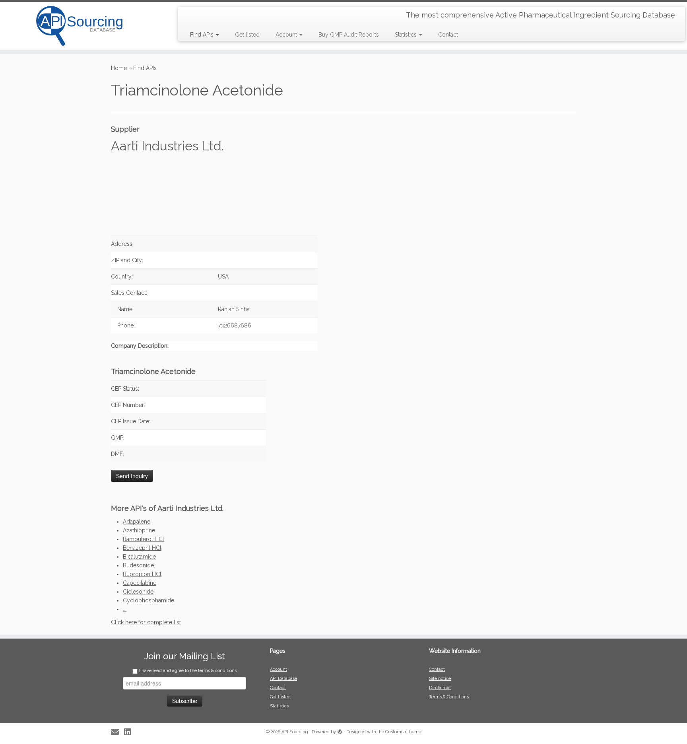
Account (287, 34)
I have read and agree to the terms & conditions (188, 670)
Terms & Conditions (449, 696)
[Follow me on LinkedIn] (130, 732)
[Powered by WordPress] (340, 730)
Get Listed (280, 696)
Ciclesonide (138, 591)
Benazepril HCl (142, 548)
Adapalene (136, 521)
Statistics (406, 34)
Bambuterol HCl (143, 539)
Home (119, 68)
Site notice (440, 678)
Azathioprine (139, 530)
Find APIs (202, 34)
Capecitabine (139, 583)
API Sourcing (294, 731)
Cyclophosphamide (148, 600)
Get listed (247, 34)
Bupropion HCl (142, 574)
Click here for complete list (146, 622)
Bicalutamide (139, 556)
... (124, 609)
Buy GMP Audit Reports (348, 34)
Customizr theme (403, 731)
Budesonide (138, 565)
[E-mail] (117, 732)
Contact (448, 34)
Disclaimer (440, 687)
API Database (283, 678)
